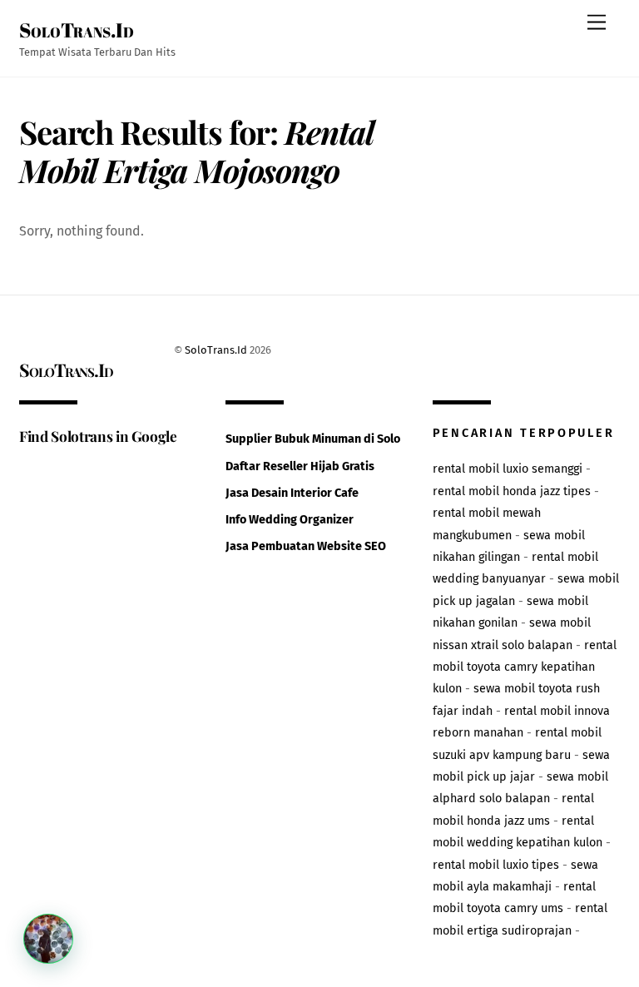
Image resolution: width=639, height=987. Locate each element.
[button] (48, 939)
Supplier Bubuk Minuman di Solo (312, 439)
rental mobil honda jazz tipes (512, 491)
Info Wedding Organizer (289, 520)
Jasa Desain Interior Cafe (292, 493)
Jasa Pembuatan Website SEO (305, 546)
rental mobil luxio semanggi (507, 469)
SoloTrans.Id (216, 350)
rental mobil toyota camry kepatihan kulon (525, 667)
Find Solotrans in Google (98, 435)
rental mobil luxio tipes (496, 865)
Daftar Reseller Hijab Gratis (299, 466)
